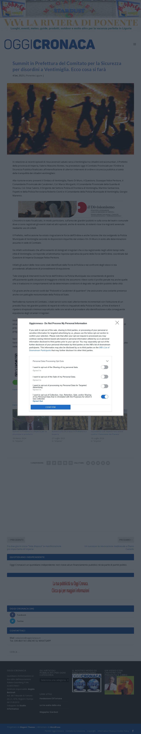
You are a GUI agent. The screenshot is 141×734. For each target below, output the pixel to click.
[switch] (104, 367)
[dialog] (70, 367)
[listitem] (70, 361)
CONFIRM (51, 407)
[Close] (118, 323)
